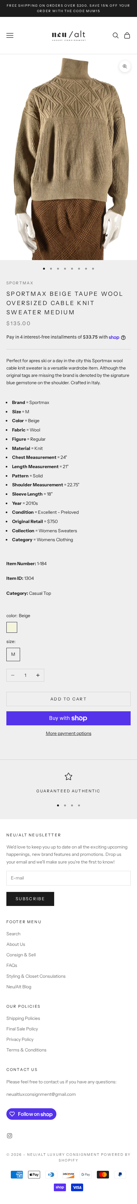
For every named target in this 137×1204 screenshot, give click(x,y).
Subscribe (30, 898)
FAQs (11, 965)
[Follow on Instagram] (9, 1136)
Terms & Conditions (26, 1050)
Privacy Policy (19, 1039)
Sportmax (19, 282)
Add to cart (68, 698)
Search (13, 934)
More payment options (68, 733)
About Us (15, 944)
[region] (68, 783)
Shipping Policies (23, 1018)
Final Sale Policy (22, 1029)
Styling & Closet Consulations (36, 976)
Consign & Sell (21, 955)
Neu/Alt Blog (18, 987)
